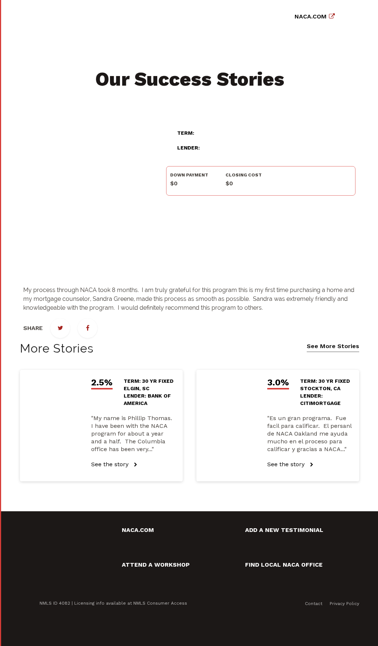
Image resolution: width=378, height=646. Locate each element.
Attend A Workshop (156, 564)
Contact (313, 603)
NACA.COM (311, 16)
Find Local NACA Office (284, 564)
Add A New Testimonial (284, 529)
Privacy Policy (344, 603)
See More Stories (333, 346)
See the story (110, 464)
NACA (74, 15)
